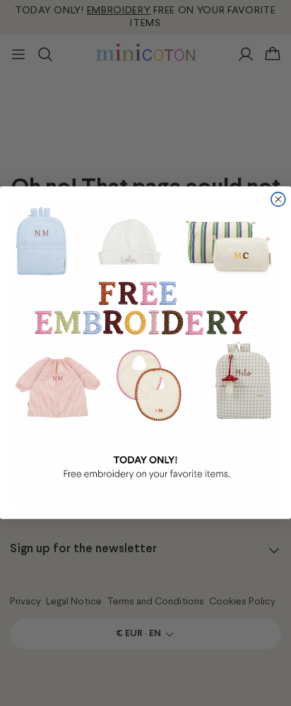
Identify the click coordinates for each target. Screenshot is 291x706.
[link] (145, 352)
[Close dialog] (278, 200)
